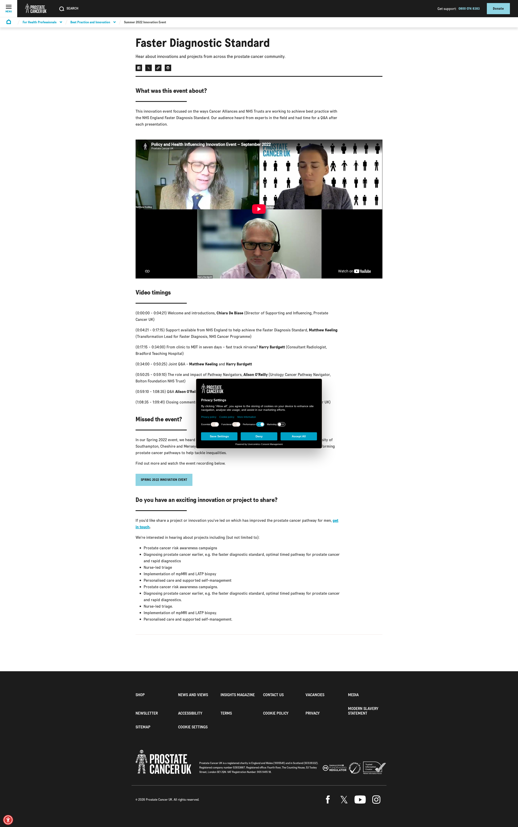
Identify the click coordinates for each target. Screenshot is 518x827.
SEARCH (72, 8)
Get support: (446, 8)
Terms (226, 713)
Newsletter (147, 713)
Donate (498, 8)
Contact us (273, 695)
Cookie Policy (276, 713)
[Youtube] (360, 800)
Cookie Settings (193, 727)
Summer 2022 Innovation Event (145, 22)
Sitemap (143, 727)
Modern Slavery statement (363, 711)
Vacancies (315, 695)
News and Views (193, 695)
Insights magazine (238, 695)
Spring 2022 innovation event (164, 480)
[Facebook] (328, 800)
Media (353, 695)
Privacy (313, 713)
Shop (140, 695)
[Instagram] (376, 800)
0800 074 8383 (469, 8)
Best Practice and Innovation (90, 22)
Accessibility (190, 713)
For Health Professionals (39, 22)
